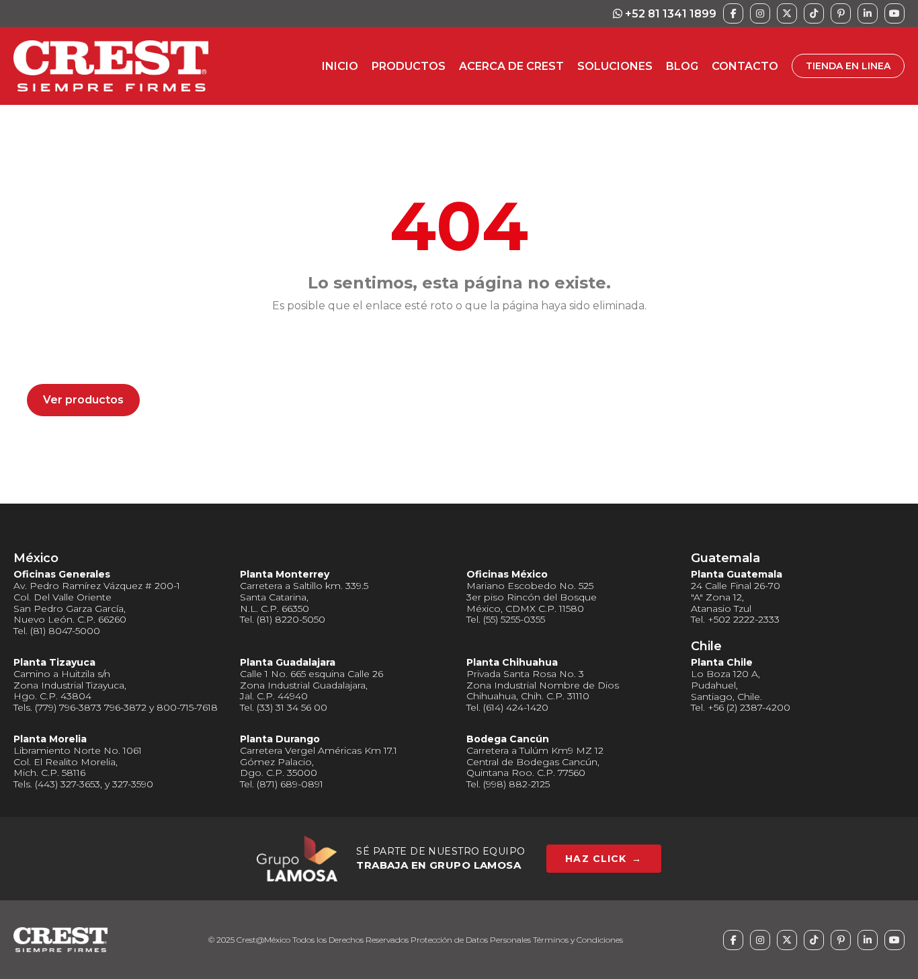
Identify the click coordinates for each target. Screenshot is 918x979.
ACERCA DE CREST (511, 66)
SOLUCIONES (615, 66)
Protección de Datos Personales (471, 940)
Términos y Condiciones (578, 940)
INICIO (340, 66)
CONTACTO (745, 66)
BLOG (682, 66)
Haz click (603, 859)
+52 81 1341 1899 (669, 13)
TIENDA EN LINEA (848, 66)
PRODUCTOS (409, 66)
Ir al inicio (69, 354)
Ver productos (83, 399)
